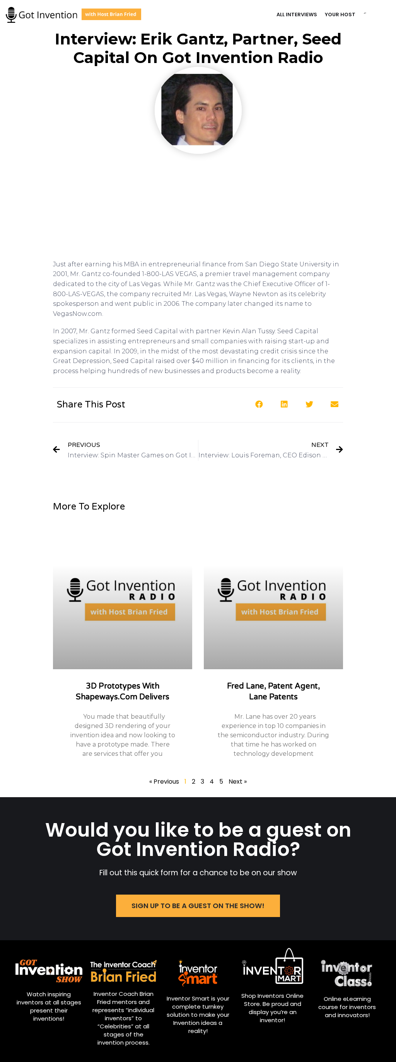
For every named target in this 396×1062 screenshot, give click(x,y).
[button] (259, 404)
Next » (238, 781)
